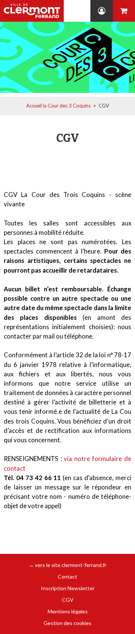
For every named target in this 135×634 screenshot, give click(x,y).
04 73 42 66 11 (83, 10)
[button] (124, 11)
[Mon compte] (101, 11)
